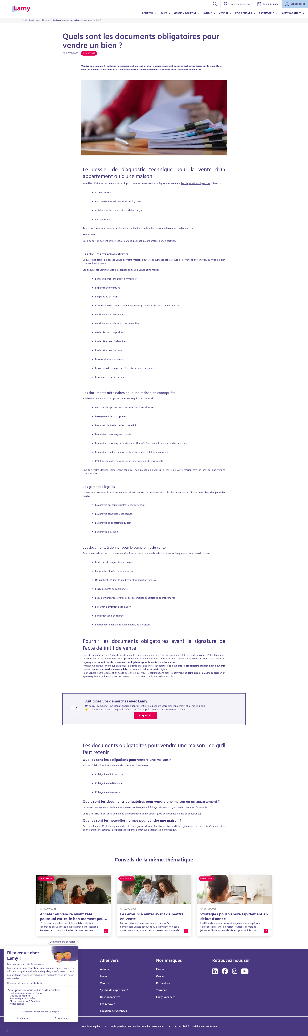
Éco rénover (107, 1004)
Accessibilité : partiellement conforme (196, 1026)
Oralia (160, 976)
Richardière (163, 983)
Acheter (105, 969)
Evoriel (160, 969)
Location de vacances (113, 1011)
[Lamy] (21, 9)
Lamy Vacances (165, 997)
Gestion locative (110, 997)
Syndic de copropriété (114, 990)
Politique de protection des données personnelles (138, 1026)
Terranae (161, 990)
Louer (103, 976)
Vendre (104, 983)
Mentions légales (91, 1026)
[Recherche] (215, 4)
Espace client (298, 4)
